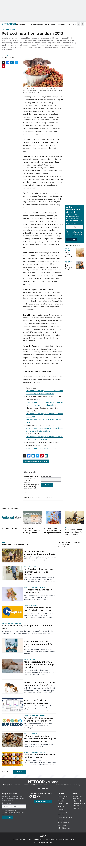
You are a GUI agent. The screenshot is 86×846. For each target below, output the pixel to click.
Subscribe (15, 839)
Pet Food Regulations (69, 249)
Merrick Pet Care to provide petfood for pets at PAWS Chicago (73, 532)
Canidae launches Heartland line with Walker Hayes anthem (39, 572)
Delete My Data (43, 801)
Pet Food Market (9, 29)
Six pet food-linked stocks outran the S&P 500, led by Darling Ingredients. (39, 745)
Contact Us (40, 839)
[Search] (78, 24)
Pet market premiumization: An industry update (31, 530)
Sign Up (72, 239)
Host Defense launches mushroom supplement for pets (38, 644)
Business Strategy (30, 733)
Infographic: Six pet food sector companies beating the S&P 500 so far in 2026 (40, 739)
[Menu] (82, 24)
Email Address (46, 476)
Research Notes (30, 659)
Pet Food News (68, 262)
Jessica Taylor (6, 56)
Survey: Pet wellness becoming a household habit (39, 552)
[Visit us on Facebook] (30, 796)
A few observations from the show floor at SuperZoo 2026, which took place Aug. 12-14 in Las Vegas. (39, 726)
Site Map (71, 839)
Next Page (19, 772)
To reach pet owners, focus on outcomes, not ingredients (40, 683)
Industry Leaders (8, 526)
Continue (47, 485)
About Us (31, 839)
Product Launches (30, 567)
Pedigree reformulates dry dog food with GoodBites (38, 609)
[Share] (7, 62)
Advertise (23, 839)
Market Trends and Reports (34, 549)
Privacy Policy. (73, 236)
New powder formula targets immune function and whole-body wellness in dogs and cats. (39, 651)
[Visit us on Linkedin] (34, 796)
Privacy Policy (62, 839)
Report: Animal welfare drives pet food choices (39, 755)
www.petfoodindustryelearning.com (41, 448)
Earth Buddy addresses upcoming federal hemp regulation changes (69, 254)
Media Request (51, 839)
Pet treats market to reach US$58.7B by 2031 (38, 591)
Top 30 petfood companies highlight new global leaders (53, 530)
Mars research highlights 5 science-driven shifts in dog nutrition (39, 664)
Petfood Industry (9, 528)
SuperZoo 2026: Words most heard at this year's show (39, 719)
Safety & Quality (30, 698)
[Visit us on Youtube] (38, 796)
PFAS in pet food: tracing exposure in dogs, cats (37, 701)
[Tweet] (16, 62)
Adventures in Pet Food (32, 680)
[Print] (3, 62)
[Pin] (3, 66)
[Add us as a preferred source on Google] (46, 455)
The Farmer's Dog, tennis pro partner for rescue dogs (69, 267)
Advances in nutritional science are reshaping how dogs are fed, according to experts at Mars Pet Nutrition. (39, 672)
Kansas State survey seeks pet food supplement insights (27, 626)
